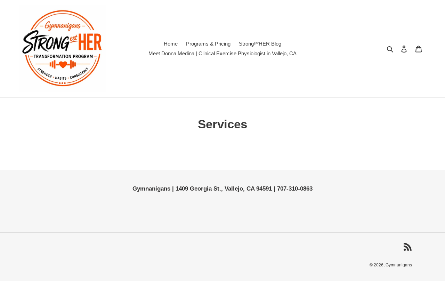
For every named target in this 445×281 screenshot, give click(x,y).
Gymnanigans (399, 265)
